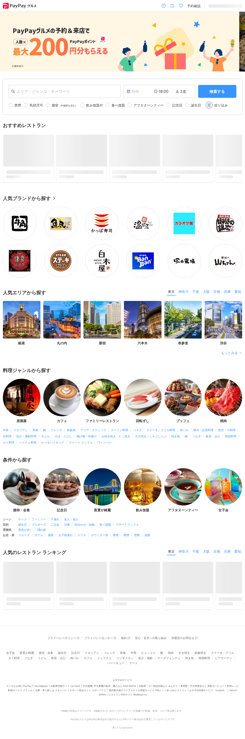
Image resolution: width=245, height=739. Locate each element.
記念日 (75, 653)
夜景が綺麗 (27, 653)
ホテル (38, 535)
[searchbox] (65, 91)
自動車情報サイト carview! (65, 685)
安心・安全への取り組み (151, 638)
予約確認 (193, 6)
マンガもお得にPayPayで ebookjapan (27, 685)
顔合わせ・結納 (85, 524)
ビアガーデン (223, 658)
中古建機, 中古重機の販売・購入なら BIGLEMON (109, 685)
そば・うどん (63, 436)
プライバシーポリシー (61, 638)
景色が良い (25, 530)
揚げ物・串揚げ (87, 436)
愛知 (237, 291)
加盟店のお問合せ (182, 638)
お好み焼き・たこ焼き (115, 436)
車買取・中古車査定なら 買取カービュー (202, 685)
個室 (51, 535)
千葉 (195, 291)
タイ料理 (8, 442)
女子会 (10, 653)
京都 (216, 291)
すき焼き (184, 653)
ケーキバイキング (52, 442)
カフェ (88, 658)
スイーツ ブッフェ (81, 442)
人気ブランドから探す (27, 198)
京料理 (7, 436)
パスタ (137, 430)
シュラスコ (104, 658)
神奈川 (183, 291)
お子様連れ (65, 535)
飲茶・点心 (213, 436)
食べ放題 (105, 524)
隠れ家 (41, 530)
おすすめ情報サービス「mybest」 (208, 690)
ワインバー (104, 442)
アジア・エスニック (93, 430)
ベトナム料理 (27, 442)
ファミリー (39, 519)
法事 (67, 524)
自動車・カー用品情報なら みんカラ (158, 685)
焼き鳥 (175, 436)
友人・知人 (71, 519)
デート (22, 519)
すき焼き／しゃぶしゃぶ (151, 436)
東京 (171, 291)
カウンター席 (99, 535)
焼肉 (171, 653)
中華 (6, 430)
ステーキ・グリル (222, 653)
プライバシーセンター (98, 638)
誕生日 (22, 524)
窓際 (137, 535)
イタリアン (20, 430)
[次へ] (236, 41)
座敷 (147, 535)
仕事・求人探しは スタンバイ (51, 690)
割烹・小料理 (226, 430)
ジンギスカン (125, 658)
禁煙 (116, 535)
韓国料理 (230, 436)
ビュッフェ (148, 653)
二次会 (55, 524)
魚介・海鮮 (145, 658)
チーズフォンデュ (168, 658)
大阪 (206, 291)
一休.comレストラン (175, 690)
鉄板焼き (200, 653)
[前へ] (8, 41)
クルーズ (24, 535)
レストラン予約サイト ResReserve (128, 694)
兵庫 (227, 291)
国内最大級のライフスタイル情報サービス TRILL (135, 690)
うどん (42, 658)
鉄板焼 (71, 430)
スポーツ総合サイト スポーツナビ (88, 690)
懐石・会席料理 (203, 430)
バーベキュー (115, 663)
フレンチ (56, 430)
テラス (82, 535)
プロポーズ (39, 524)
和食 (35, 430)
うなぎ (196, 436)
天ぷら (45, 436)
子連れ (55, 519)
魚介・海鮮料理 (26, 436)
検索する (217, 91)
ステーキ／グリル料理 (160, 430)
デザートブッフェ (127, 524)
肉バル (184, 430)
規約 (124, 638)
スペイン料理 (119, 430)
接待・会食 (46, 653)
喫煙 (126, 535)
